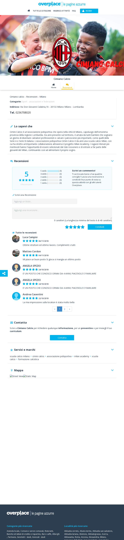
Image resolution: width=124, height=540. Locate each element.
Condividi (99, 226)
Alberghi (56, 534)
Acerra (105, 534)
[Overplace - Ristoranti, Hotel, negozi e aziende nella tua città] (62, 4)
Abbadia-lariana (71, 534)
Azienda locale (13, 531)
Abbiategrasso (94, 534)
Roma (77, 537)
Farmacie (12, 537)
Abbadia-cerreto (71, 531)
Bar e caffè (46, 534)
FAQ (74, 11)
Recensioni (67, 87)
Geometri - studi (24, 537)
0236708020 (23, 112)
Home (53, 87)
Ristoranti (49, 531)
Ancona (84, 537)
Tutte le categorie (42, 11)
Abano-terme (85, 531)
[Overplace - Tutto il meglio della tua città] (29, 11)
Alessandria (94, 537)
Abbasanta (69, 537)
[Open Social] (4, 273)
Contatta (62, 337)
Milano (103, 537)
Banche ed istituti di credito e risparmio (24, 534)
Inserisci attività (61, 11)
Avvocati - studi (38, 537)
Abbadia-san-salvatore (102, 531)
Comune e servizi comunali (32, 531)
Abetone (83, 534)
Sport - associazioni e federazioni (38, 101)
